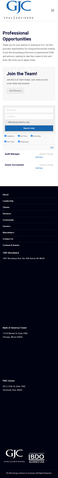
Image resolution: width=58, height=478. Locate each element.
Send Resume (15, 91)
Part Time (10, 142)
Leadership (8, 201)
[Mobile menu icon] (52, 10)
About (5, 194)
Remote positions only (19, 122)
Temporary (24, 142)
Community (8, 220)
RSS (52, 147)
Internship (37, 136)
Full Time (23, 136)
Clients (6, 207)
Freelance (10, 136)
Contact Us (8, 239)
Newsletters (8, 232)
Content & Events (11, 245)
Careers (6, 226)
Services (7, 213)
